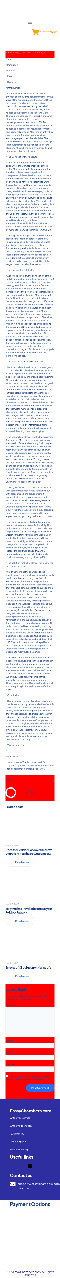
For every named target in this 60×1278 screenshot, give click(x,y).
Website (10, 1064)
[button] (30, 21)
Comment (12, 1005)
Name (9, 1040)
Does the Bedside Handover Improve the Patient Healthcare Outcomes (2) (29, 851)
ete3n (25, 52)
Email (9, 1052)
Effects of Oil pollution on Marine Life (28, 967)
